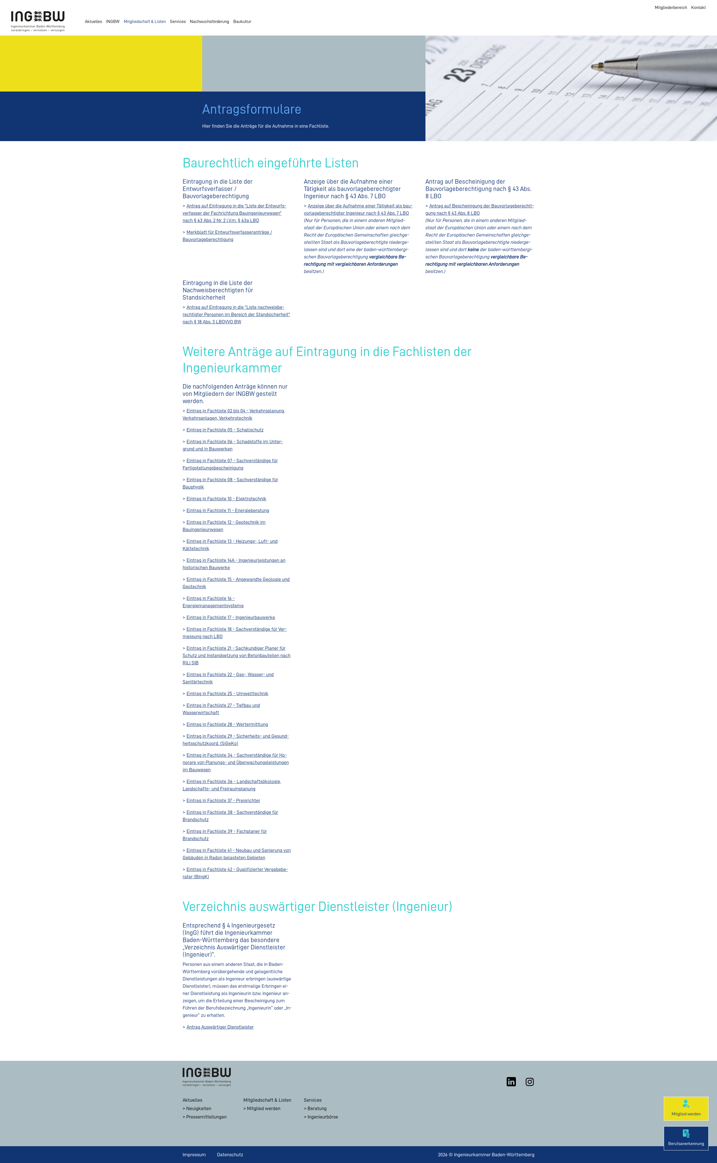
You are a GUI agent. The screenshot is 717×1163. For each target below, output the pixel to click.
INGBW (113, 21)
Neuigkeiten (198, 1108)
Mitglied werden (263, 1108)
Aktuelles (93, 21)
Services (178, 21)
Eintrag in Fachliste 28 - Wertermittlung (227, 724)
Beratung (317, 1108)
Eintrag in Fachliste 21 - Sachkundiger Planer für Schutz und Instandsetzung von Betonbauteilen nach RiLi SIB (236, 655)
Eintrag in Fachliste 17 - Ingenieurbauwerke (231, 617)
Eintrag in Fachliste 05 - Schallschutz (225, 429)
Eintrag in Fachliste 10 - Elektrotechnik (226, 498)
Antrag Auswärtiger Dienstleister (220, 1026)
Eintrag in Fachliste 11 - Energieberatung (228, 510)
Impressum (194, 1154)
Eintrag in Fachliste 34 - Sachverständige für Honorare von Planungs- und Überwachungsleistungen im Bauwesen (236, 762)
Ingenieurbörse (323, 1116)
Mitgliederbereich (671, 7)
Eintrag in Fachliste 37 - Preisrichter (223, 800)
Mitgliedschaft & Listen (145, 21)
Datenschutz (230, 1154)
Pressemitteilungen (206, 1116)
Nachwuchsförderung (209, 21)
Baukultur (242, 21)
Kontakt (698, 7)
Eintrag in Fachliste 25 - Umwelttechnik (227, 693)
